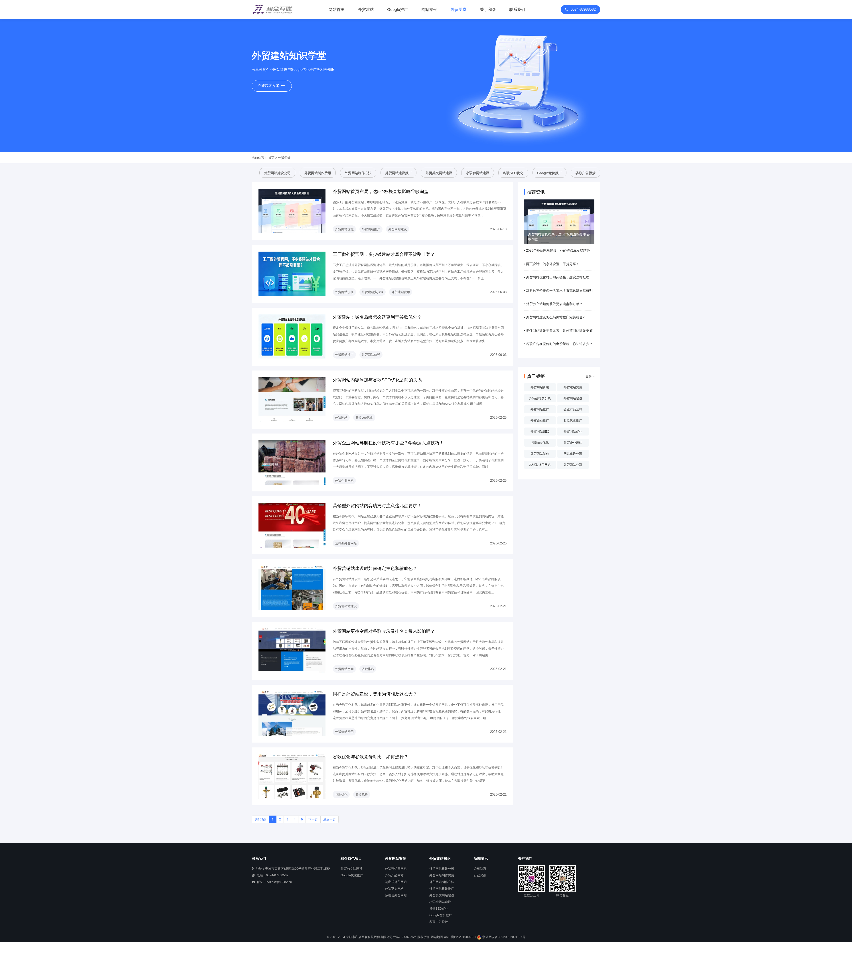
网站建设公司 (573, 453)
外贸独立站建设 (351, 868)
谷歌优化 (341, 794)
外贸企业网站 (344, 480)
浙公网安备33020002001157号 (503, 937)
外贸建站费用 (400, 292)
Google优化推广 (352, 875)
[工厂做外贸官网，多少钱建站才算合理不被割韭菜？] (291, 273)
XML (447, 937)
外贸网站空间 (344, 669)
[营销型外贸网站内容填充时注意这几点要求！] (291, 525)
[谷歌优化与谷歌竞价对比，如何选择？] (291, 776)
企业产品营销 (573, 409)
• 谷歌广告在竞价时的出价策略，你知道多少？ (558, 344)
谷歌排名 (368, 669)
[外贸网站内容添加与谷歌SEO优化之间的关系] (291, 399)
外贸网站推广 (371, 229)
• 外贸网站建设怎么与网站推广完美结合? (554, 317)
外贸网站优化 (344, 229)
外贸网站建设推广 (398, 173)
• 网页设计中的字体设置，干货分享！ (551, 264)
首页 (271, 158)
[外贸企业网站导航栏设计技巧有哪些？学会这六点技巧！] (291, 462)
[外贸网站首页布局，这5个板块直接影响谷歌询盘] (291, 211)
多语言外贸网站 (396, 895)
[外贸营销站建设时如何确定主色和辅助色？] (291, 587)
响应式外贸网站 (396, 882)
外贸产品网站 (394, 875)
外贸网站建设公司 (277, 173)
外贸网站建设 (397, 229)
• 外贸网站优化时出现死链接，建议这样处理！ (558, 277)
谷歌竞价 (361, 794)
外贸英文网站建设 (439, 173)
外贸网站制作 (540, 453)
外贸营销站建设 (346, 606)
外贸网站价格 (344, 292)
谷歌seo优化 (364, 417)
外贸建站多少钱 (372, 292)
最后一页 (329, 819)
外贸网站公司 (573, 465)
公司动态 (480, 868)
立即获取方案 (268, 86)
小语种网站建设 (477, 173)
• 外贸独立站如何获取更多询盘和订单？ (553, 304)
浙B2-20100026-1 (463, 937)
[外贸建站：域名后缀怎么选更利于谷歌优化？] (291, 336)
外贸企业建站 (573, 442)
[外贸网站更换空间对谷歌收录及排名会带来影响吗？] (291, 650)
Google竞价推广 (549, 173)
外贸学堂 (284, 158)
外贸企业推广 (540, 420)
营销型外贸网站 (346, 543)
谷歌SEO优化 (513, 173)
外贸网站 (341, 417)
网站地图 (437, 937)
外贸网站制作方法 (358, 173)
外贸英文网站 (394, 888)
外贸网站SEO (540, 431)
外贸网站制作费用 (317, 173)
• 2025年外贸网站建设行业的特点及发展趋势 (557, 250)
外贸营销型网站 (396, 868)
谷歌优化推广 (573, 420)
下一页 (313, 819)
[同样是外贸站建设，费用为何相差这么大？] (291, 713)
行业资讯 (480, 875)
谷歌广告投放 (586, 173)
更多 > (590, 376)
